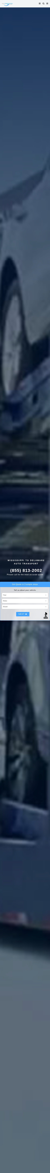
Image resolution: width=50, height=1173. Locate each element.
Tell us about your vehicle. (25, 590)
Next (21, 614)
